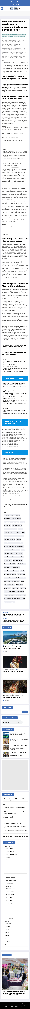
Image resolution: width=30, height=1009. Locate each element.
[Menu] (2, 8)
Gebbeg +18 (7, 932)
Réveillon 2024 (10, 49)
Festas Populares (8, 875)
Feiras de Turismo (10, 891)
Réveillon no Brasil (16, 49)
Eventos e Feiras (8, 846)
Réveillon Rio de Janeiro (6, 53)
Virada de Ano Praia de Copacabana (11, 57)
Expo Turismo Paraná (10, 862)
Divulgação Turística (10, 894)
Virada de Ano (11, 591)
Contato (7, 944)
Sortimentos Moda (10, 909)
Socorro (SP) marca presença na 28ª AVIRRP (13, 823)
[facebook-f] (11, 4)
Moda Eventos (9, 912)
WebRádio (7, 941)
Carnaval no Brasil (17, 506)
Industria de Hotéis (10, 903)
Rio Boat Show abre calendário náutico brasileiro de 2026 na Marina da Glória (12, 647)
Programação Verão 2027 (11, 854)
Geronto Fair (8, 868)
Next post (5, 618)
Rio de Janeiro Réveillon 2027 (18, 36)
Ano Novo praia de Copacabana (13, 39)
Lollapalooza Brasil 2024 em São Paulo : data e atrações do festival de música (14, 614)
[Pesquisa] (26, 9)
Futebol (6, 938)
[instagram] (16, 4)
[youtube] (18, 4)
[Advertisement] (15, 775)
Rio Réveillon (12, 56)
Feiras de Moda (9, 915)
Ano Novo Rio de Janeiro (19, 40)
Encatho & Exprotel (10, 859)
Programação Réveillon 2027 (8, 34)
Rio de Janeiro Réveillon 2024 (17, 55)
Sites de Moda (8, 906)
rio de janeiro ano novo (15, 53)
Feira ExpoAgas (9, 872)
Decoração (8, 923)
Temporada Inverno (10, 897)
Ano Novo (5, 39)
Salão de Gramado (10, 865)
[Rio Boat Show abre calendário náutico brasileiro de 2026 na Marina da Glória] (15, 637)
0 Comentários (25, 62)
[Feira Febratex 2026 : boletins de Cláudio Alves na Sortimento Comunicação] (6, 736)
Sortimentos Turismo (10, 888)
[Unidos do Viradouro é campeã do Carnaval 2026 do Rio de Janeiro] (15, 662)
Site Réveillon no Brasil (10, 877)
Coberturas (7, 857)
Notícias (7, 935)
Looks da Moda (9, 918)
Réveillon (5, 49)
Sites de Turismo (8, 886)
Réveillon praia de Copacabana (12, 51)
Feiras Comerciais (10, 851)
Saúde (7, 929)
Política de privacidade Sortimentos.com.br (12, 948)
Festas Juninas (9, 883)
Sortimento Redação (7, 62)
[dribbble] (15, 4)
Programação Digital (10, 848)
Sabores (8, 926)
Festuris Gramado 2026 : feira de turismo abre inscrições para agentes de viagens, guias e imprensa (19, 754)
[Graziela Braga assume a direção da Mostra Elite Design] (6, 742)
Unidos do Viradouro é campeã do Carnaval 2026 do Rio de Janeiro (13, 672)
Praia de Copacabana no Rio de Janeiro (13, 546)
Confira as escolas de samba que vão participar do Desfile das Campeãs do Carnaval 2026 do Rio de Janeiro (13, 696)
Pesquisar (25, 711)
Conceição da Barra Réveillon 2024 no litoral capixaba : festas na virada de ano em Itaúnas (14, 620)
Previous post (6, 612)
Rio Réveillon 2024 (18, 56)
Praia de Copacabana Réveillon (14, 47)
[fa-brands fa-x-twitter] (13, 4)
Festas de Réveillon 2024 (14, 41)
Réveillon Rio (16, 52)
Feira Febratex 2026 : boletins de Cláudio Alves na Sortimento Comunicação (17, 735)
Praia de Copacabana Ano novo (12, 44)
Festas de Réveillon (5, 41)
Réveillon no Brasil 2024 (9, 564)
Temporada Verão (10, 900)
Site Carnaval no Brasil (11, 880)
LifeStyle (7, 921)
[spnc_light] (28, 9)
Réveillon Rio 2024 (22, 52)
